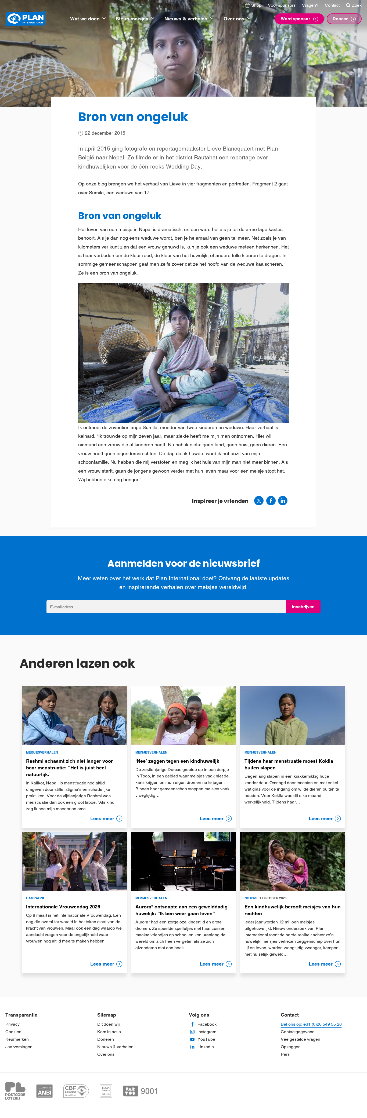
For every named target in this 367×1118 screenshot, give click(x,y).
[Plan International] (25, 19)
